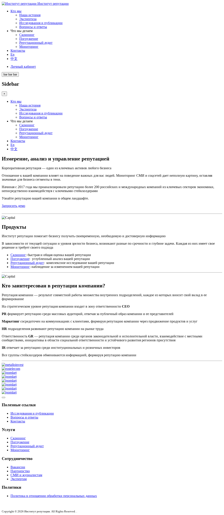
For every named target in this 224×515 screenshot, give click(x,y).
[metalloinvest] (12, 365)
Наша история (29, 15)
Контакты (17, 50)
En (12, 54)
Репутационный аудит (35, 43)
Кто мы (15, 11)
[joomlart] (9, 372)
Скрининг (27, 35)
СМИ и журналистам (26, 475)
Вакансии (17, 467)
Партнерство (20, 471)
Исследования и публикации (41, 23)
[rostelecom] (11, 369)
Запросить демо (13, 206)
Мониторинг (28, 46)
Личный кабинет (23, 66)
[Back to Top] (3, 397)
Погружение (28, 39)
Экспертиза (28, 19)
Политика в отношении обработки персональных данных (53, 496)
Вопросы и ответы (33, 27)
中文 (14, 59)
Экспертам (18, 479)
